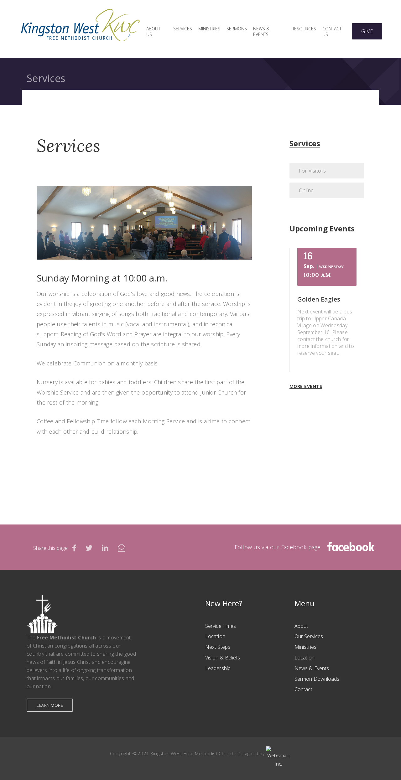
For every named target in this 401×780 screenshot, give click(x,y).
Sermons (237, 29)
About (301, 625)
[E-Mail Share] (121, 547)
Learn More (50, 705)
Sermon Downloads (317, 678)
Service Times (220, 625)
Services (182, 29)
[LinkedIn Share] (105, 547)
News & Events (261, 31)
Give (367, 31)
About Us (153, 31)
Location (215, 636)
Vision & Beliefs (222, 657)
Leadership (218, 668)
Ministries (209, 29)
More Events (305, 386)
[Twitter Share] (89, 547)
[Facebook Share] (74, 547)
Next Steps (217, 646)
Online (306, 190)
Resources (304, 29)
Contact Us (331, 31)
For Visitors (312, 170)
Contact (303, 689)
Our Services (308, 636)
